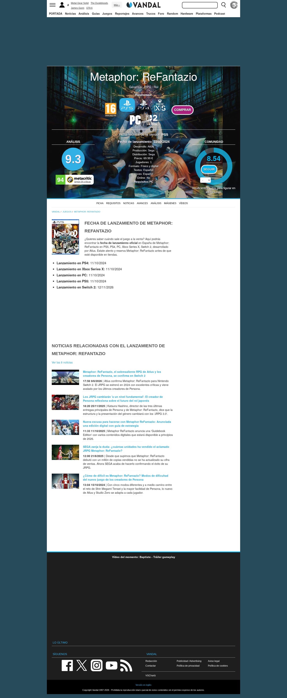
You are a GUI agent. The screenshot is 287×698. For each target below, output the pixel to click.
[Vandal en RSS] (126, 665)
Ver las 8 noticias (62, 362)
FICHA (99, 203)
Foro (161, 13)
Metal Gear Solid (80, 3)
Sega (151, 150)
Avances (138, 13)
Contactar (150, 665)
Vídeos (183, 203)
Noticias (70, 13)
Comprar (182, 110)
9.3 (73, 159)
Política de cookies (218, 665)
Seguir (209, 169)
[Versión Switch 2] (152, 119)
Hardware (187, 13)
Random (172, 13)
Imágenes (170, 203)
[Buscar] (223, 5)
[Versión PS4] (143, 104)
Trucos (150, 13)
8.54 (214, 158)
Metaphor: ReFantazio (143, 76)
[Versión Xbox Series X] (160, 104)
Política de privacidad (188, 665)
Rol (156, 87)
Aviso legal (214, 661)
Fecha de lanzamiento (135, 142)
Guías (96, 13)
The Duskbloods (99, 3)
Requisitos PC (143, 181)
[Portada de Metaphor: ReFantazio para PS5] (65, 236)
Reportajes (122, 13)
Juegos (107, 13)
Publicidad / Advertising (189, 661)
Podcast (219, 13)
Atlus (151, 146)
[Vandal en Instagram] (96, 665)
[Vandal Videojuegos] (143, 4)
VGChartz (150, 675)
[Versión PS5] (127, 105)
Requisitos (113, 203)
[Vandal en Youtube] (111, 665)
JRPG (147, 87)
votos (214, 189)
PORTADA (55, 13)
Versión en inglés (143, 685)
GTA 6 (89, 8)
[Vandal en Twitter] (82, 665)
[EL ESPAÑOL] (234, 5)
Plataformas (204, 13)
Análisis (83, 13)
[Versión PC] (135, 119)
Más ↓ (117, 5)
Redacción (151, 661)
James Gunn (77, 8)
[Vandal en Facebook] (67, 665)
